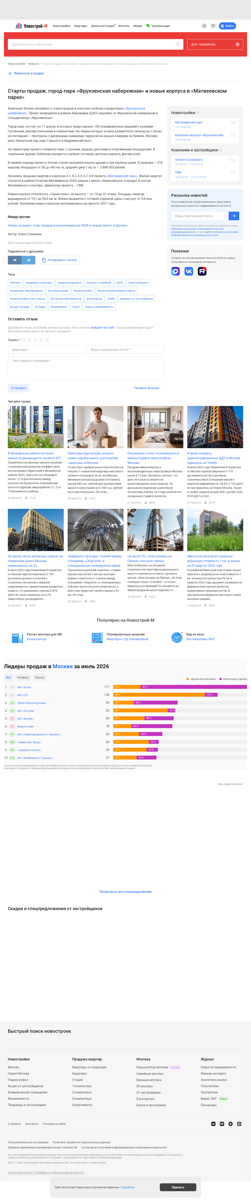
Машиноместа (18, 1098)
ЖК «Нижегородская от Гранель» (39, 734)
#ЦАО (76, 306)
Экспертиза (209, 1092)
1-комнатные (81, 1086)
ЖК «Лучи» (24, 687)
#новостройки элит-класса (27, 298)
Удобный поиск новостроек (32, 44)
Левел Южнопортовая (31, 703)
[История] (204, 25)
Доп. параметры (203, 44)
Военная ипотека (148, 1080)
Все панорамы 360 (200, 639)
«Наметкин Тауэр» (29, 742)
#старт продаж (19, 306)
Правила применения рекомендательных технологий (42, 1147)
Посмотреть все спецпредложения (125, 892)
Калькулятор (36, 639)
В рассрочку (145, 1099)
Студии (77, 1080)
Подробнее (127, 1187)
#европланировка (69, 282)
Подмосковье (18, 1080)
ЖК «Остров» (26, 710)
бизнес (40, 677)
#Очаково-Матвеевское (65, 298)
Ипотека (123, 25)
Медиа (137, 25)
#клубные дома (58, 290)
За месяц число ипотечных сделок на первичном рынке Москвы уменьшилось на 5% (35, 561)
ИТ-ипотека (144, 1086)
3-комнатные (81, 1098)
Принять (178, 1187)
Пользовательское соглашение (28, 1142)
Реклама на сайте (54, 1123)
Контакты (31, 1123)
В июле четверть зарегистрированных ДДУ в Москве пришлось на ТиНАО (213, 458)
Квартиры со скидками (89, 1067)
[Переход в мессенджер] (239, 1124)
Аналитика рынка (214, 1080)
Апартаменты (82, 1105)
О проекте (14, 1123)
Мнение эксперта (213, 1073)
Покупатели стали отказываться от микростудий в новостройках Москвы (153, 458)
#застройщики (138, 282)
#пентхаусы (94, 298)
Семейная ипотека (150, 1074)
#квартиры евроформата (26, 290)
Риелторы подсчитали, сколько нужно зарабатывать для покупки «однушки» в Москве (93, 458)
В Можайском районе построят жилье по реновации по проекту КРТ (34, 456)
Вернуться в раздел (29, 73)
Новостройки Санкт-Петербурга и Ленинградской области (46, 1172)
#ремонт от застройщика (136, 298)
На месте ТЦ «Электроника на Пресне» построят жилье (149, 558)
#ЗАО (119, 282)
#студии (40, 306)
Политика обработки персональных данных (82, 1142)
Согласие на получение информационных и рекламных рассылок (124, 1147)
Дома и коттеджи (102, 25)
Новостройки (61, 25)
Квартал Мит (25, 726)
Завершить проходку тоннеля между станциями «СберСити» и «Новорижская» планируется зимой (95, 561)
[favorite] (213, 25)
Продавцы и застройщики (27, 1105)
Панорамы (208, 1105)
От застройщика (148, 1092)
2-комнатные (81, 1092)
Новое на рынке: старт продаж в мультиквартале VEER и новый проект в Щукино (67, 225)
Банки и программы (151, 1105)
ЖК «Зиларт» (25, 718)
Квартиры (80, 25)
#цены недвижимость (99, 306)
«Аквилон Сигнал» (29, 750)
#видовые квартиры (39, 282)
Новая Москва (18, 1073)
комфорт (23, 677)
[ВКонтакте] (15, 260)
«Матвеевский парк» (122, 176)
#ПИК (111, 298)
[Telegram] (28, 260)
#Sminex (15, 282)
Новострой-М (16, 63)
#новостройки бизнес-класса (116, 290)
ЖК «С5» (22, 695)
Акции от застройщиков (25, 1086)
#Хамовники (59, 306)
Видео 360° (214, 1098)
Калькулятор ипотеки (157, 1067)
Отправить (19, 388)
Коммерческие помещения (27, 1092)
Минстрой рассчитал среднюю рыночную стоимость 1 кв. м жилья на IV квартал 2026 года (213, 561)
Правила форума (146, 388)
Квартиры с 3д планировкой (127, 639)
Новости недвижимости (218, 1067)
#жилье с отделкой (98, 282)
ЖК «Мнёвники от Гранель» (35, 758)
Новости (33, 63)
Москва (13, 1067)
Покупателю (210, 1086)
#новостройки (83, 290)
